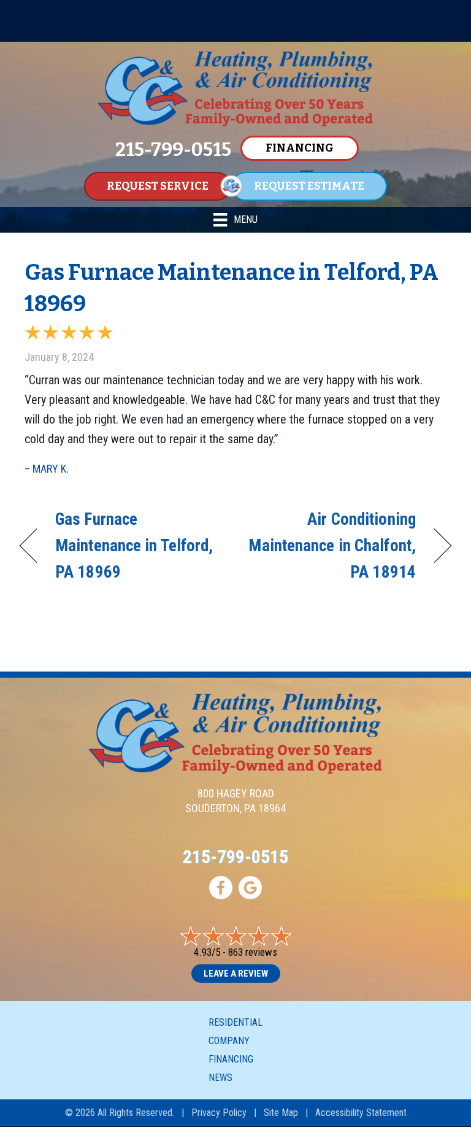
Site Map (281, 1112)
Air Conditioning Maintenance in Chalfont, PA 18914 (332, 545)
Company (229, 1041)
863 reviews (252, 952)
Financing (231, 1059)
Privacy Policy (219, 1112)
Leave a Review (236, 973)
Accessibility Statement (361, 1112)
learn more (376, 30)
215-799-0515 (235, 856)
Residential (235, 1022)
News (220, 1077)
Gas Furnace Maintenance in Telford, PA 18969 (134, 545)
